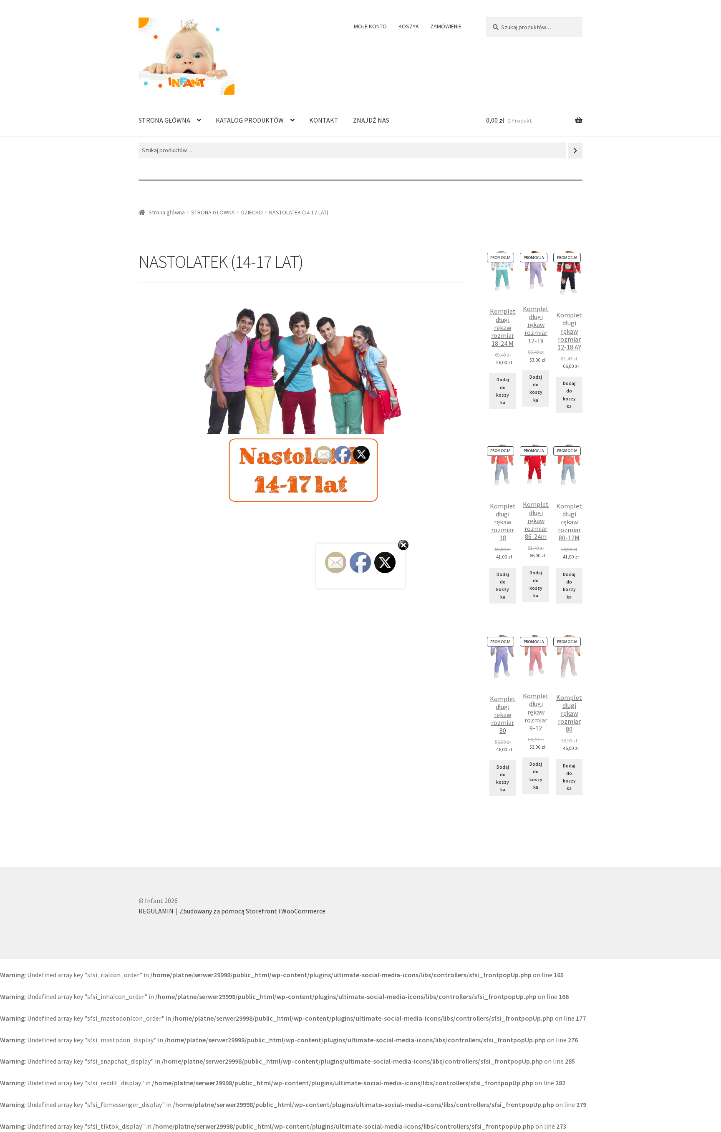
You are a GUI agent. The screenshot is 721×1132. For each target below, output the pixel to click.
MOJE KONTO (370, 26)
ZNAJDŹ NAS (371, 120)
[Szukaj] (575, 150)
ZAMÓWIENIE (445, 26)
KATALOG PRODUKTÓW (250, 120)
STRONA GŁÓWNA (164, 120)
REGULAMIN (156, 911)
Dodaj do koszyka (502, 391)
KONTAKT (323, 120)
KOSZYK (408, 26)
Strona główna (167, 212)
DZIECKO (252, 212)
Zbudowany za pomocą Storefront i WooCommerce (252, 911)
